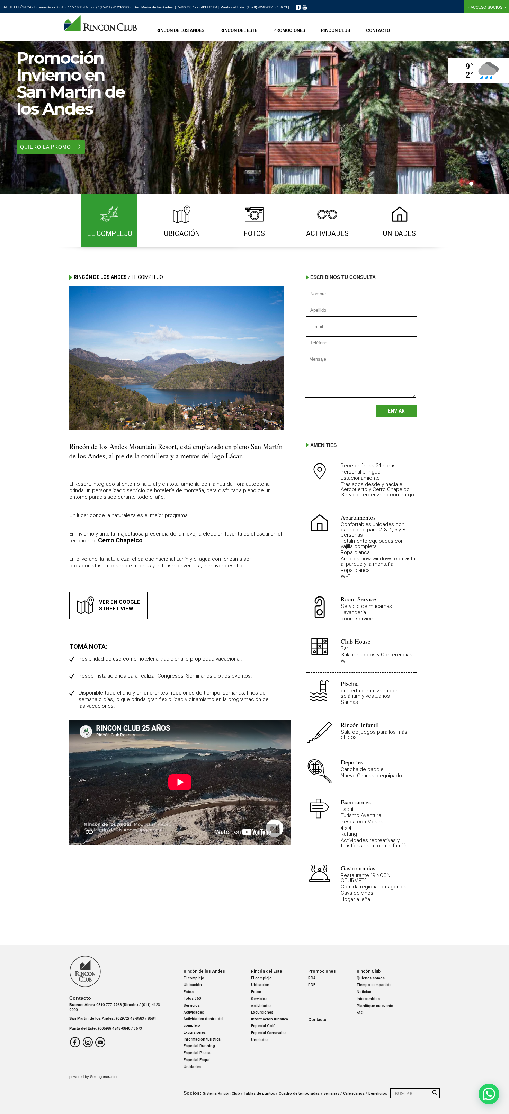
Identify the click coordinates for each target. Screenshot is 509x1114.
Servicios (192, 1005)
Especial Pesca (197, 1053)
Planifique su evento (375, 1006)
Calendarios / (355, 1093)
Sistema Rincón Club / (222, 1093)
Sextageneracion (104, 1077)
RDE (311, 985)
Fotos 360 (192, 998)
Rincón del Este (238, 30)
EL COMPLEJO (147, 277)
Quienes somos (371, 978)
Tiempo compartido (374, 985)
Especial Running (199, 1046)
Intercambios (368, 999)
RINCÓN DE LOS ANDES (100, 277)
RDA (312, 978)
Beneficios (377, 1093)
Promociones (289, 30)
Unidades (192, 1066)
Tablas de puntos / (260, 1093)
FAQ (360, 1012)
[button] (489, 1094)
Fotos (189, 992)
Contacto (378, 30)
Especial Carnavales (268, 1033)
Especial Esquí (196, 1060)
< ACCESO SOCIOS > (487, 7)
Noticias (364, 992)
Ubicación (193, 985)
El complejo (194, 978)
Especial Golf (263, 1026)
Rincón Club (335, 30)
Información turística (202, 1039)
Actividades (194, 1012)
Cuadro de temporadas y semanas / (310, 1093)
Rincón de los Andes (180, 30)
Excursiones (195, 1032)
